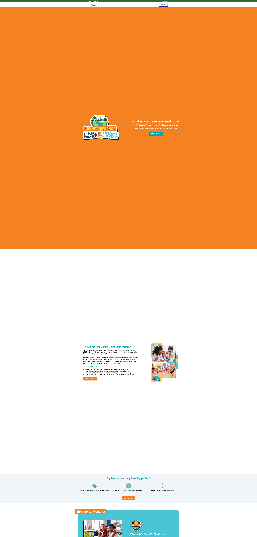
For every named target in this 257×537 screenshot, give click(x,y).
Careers (144, 4)
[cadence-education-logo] (95, 5)
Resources (137, 4)
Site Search (164, 1)
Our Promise (128, 4)
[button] (79, 533)
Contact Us (163, 4)
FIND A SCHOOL (153, 4)
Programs (119, 4)
